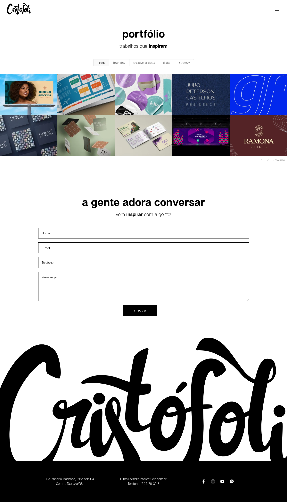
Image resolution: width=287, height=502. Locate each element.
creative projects (144, 63)
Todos (101, 63)
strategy (184, 63)
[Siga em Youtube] (222, 481)
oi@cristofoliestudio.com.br (148, 479)
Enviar (140, 310)
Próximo (279, 160)
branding (119, 63)
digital (167, 63)
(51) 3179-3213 (150, 484)
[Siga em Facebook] (204, 481)
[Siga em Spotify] (232, 481)
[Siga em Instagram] (213, 481)
